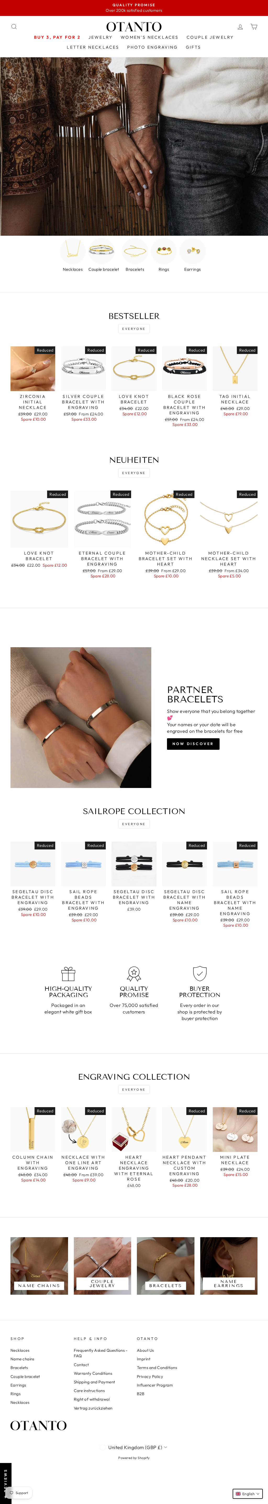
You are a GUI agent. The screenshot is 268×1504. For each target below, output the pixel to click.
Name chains (22, 1358)
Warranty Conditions (93, 1373)
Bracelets (19, 1367)
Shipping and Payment (94, 1381)
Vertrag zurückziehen (93, 1408)
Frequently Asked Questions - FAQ (101, 1353)
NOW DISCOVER (193, 743)
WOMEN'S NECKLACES (149, 37)
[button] (247, 1493)
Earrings (18, 1385)
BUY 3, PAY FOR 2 (57, 37)
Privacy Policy (150, 1376)
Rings (15, 1393)
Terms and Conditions (157, 1367)
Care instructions (89, 1390)
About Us (145, 1350)
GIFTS (193, 47)
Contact (81, 1364)
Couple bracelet (25, 1376)
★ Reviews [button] (5, 1483)
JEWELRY (100, 37)
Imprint (143, 1358)
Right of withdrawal (92, 1399)
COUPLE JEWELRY (210, 37)
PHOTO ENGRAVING (152, 47)
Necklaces (19, 1350)
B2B (140, 1393)
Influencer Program (155, 1385)
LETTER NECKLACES (93, 47)
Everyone (134, 329)
